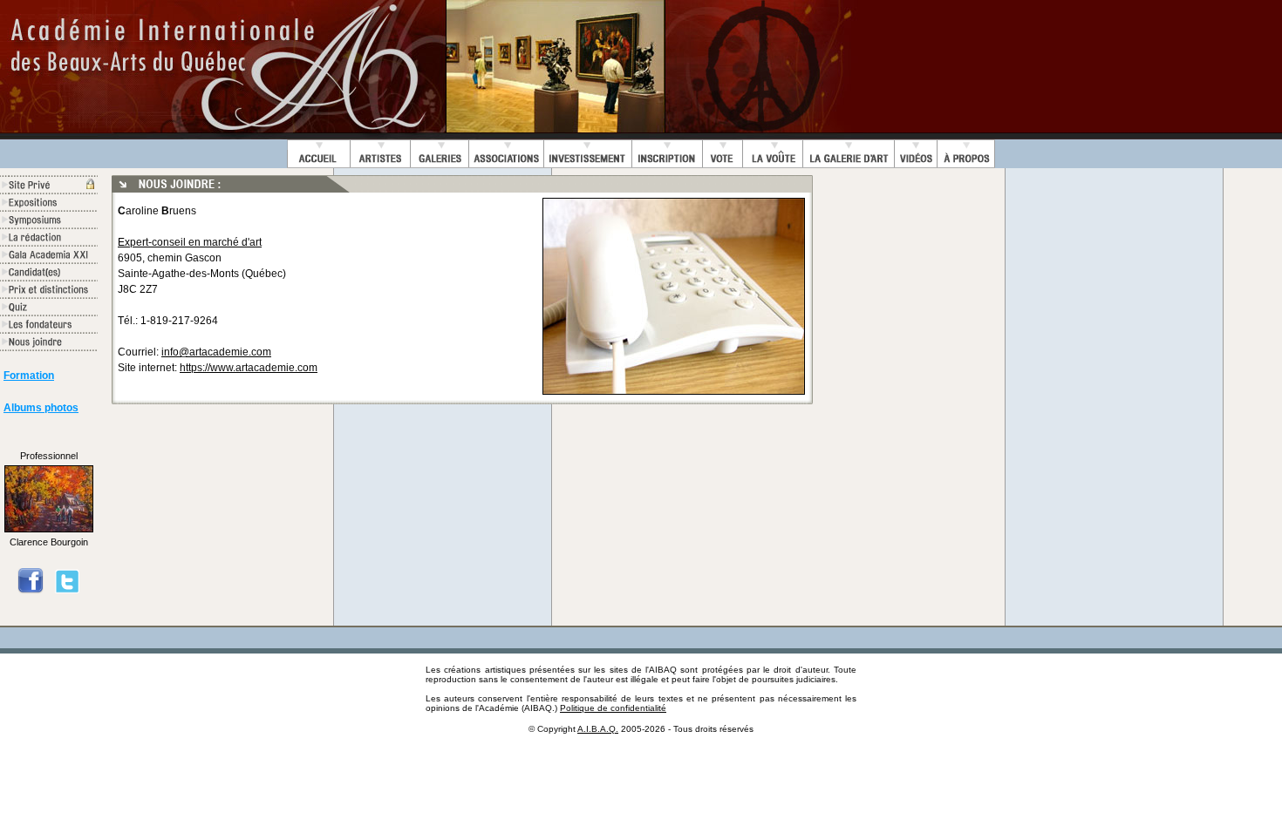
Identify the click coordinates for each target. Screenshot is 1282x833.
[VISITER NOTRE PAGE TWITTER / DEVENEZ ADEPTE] (67, 591)
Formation (28, 375)
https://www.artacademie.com (248, 368)
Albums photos (40, 408)
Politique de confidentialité (613, 708)
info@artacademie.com (216, 352)
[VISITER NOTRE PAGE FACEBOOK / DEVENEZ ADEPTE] (30, 591)
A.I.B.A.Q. (597, 729)
